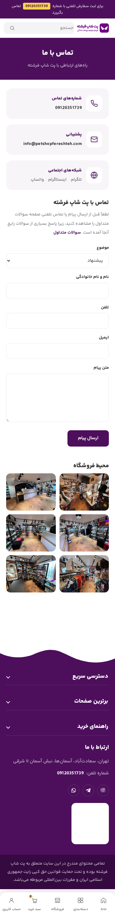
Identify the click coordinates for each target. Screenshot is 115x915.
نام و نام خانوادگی (92, 277)
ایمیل (104, 337)
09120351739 (36, 6)
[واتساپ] (73, 790)
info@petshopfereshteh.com (52, 143)
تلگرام (76, 179)
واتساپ (37, 179)
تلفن (105, 307)
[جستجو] (12, 28)
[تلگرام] (88, 790)
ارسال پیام (88, 438)
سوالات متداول (67, 232)
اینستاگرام (57, 179)
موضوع (103, 247)
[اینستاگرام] (103, 790)
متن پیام (101, 367)
